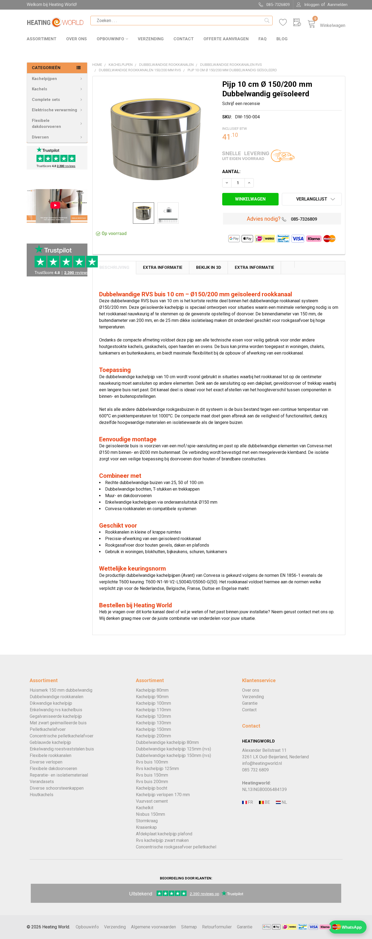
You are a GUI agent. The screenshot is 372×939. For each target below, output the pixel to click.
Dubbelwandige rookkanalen (56, 696)
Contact (183, 38)
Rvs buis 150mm (152, 775)
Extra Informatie (162, 267)
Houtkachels (41, 794)
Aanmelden (337, 4)
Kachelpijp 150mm (153, 729)
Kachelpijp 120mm (153, 716)
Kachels (39, 89)
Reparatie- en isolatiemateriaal (59, 775)
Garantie (250, 703)
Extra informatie (254, 267)
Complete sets (46, 99)
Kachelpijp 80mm (152, 690)
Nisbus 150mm (150, 814)
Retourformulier (217, 926)
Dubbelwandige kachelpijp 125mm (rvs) (173, 749)
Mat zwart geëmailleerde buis (58, 722)
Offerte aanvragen (226, 38)
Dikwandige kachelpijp (51, 703)
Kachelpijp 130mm (153, 722)
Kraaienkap (146, 827)
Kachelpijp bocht (151, 788)
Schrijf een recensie (241, 103)
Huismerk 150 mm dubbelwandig (61, 690)
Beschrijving (114, 267)
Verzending (151, 38)
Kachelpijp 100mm (153, 703)
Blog (282, 38)
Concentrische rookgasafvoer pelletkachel (176, 846)
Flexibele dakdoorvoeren (46, 123)
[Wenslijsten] (286, 22)
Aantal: (231, 171)
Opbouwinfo (110, 38)
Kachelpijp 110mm (153, 709)
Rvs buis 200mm (152, 781)
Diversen (40, 137)
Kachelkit (144, 807)
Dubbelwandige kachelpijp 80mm (167, 742)
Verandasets (42, 781)
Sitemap (189, 926)
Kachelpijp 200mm (153, 735)
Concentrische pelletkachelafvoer (61, 735)
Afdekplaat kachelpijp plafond (164, 833)
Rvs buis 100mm (152, 762)
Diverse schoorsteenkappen (57, 788)
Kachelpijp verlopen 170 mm (163, 794)
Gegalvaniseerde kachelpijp (56, 716)
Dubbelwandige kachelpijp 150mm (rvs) (173, 755)
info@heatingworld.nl (262, 763)
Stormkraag (147, 820)
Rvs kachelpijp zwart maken (162, 840)
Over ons (76, 38)
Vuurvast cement (152, 801)
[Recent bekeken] (300, 22)
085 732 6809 (255, 769)
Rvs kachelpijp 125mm (157, 768)
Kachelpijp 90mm (152, 696)
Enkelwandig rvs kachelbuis (56, 709)
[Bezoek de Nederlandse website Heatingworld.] (267, 802)
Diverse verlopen (46, 762)
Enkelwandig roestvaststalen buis (62, 749)
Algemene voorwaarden (153, 926)
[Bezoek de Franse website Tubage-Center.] (250, 802)
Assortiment (41, 38)
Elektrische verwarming (54, 109)
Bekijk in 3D (208, 267)
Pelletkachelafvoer (48, 729)
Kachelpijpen (44, 78)
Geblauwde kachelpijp (50, 742)
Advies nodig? (263, 218)
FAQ (262, 38)
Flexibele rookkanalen (50, 755)
